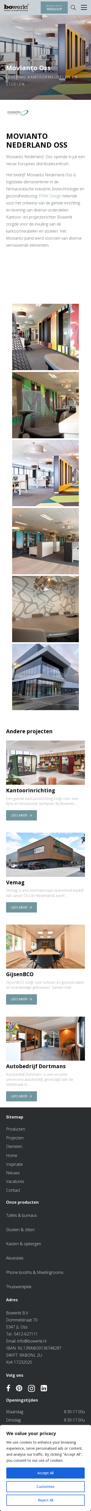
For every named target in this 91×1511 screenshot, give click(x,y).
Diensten (14, 1146)
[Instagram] (31, 1389)
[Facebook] (8, 1388)
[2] (45, 609)
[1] (45, 677)
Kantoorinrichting (30, 790)
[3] (45, 541)
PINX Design (50, 196)
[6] (45, 337)
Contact (13, 1190)
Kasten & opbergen (23, 1243)
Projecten (15, 1138)
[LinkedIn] (44, 1388)
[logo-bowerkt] (16, 7)
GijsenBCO (20, 974)
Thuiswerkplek (18, 1286)
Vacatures (15, 1181)
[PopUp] (84, 8)
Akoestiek (14, 1258)
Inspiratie (14, 1164)
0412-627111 (26, 1334)
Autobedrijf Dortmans (36, 1066)
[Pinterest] (19, 1388)
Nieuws (13, 1173)
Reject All (45, 1500)
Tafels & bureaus (21, 1215)
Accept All (45, 1473)
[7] (45, 473)
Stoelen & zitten (20, 1229)
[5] (45, 405)
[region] (45, 1468)
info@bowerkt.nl (31, 1341)
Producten (15, 1129)
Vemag (15, 882)
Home (11, 1155)
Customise (45, 1486)
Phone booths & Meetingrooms (34, 1272)
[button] (73, 7)
